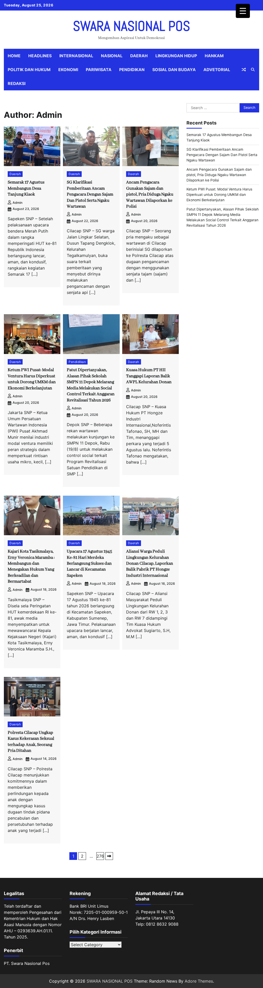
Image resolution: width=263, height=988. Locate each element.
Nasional (112, 55)
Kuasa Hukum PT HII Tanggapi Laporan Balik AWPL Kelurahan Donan (149, 376)
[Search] (253, 69)
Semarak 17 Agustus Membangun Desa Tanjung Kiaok (26, 188)
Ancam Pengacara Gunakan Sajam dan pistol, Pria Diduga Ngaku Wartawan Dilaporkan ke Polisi (149, 194)
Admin (18, 203)
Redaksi (16, 83)
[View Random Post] (244, 69)
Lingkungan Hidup (176, 55)
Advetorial (216, 69)
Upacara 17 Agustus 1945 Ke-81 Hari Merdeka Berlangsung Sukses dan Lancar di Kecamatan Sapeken (89, 563)
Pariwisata (98, 69)
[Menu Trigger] (243, 11)
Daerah (139, 55)
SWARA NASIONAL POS (131, 26)
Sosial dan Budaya (174, 69)
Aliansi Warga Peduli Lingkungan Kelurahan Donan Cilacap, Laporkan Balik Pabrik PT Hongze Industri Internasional (149, 563)
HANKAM (214, 55)
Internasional (76, 55)
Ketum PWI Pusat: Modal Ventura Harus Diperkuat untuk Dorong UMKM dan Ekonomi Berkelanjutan (219, 194)
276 (100, 856)
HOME (14, 55)
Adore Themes (199, 981)
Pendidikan (132, 69)
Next (109, 856)
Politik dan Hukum (29, 69)
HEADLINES (40, 55)
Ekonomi (68, 69)
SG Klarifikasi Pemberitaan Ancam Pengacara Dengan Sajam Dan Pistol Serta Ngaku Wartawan (90, 194)
